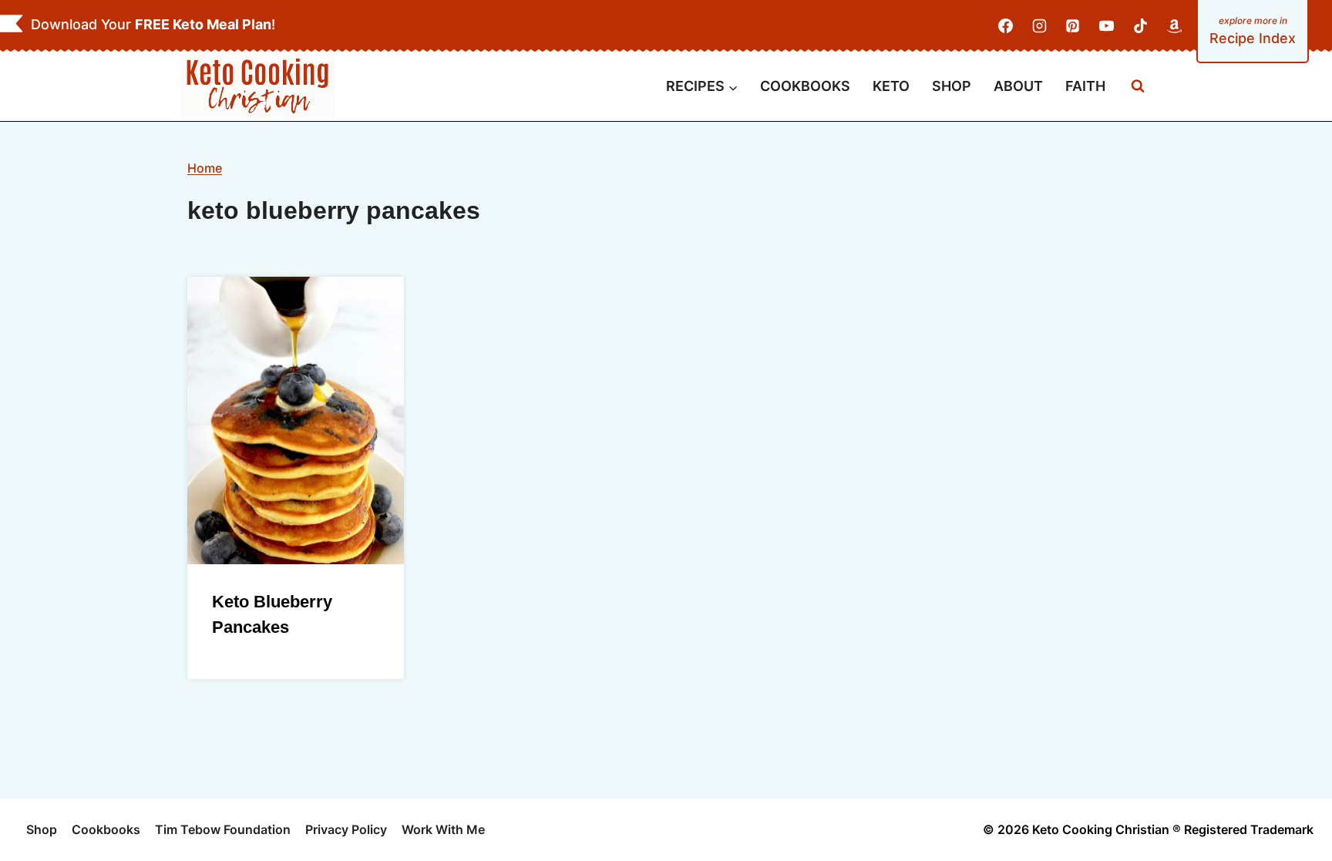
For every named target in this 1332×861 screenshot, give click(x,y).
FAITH (1085, 86)
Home (204, 168)
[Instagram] (1039, 26)
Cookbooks (106, 829)
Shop (41, 829)
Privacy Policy (346, 829)
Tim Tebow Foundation (223, 829)
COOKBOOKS (805, 86)
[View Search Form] (1138, 86)
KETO (891, 86)
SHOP (951, 86)
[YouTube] (1107, 26)
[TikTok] (1140, 26)
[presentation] (295, 420)
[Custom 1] (1174, 26)
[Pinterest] (1073, 26)
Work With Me (443, 829)
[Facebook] (1006, 26)
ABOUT (1018, 86)
